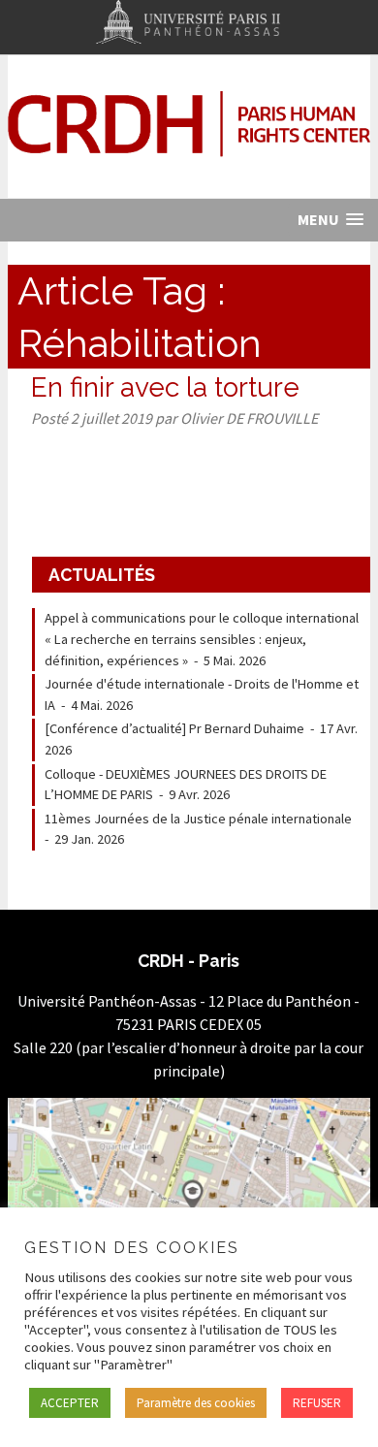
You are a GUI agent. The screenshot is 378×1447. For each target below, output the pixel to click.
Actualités (101, 574)
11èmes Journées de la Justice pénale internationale (198, 818)
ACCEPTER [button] (70, 1403)
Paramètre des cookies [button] (196, 1403)
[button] (330, 220)
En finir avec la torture (165, 387)
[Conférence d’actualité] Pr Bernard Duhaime (174, 728)
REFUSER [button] (317, 1403)
